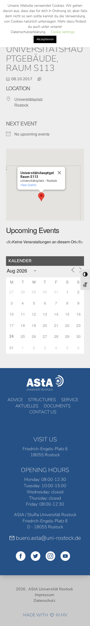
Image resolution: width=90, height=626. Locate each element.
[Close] (59, 172)
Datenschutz (44, 600)
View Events (28, 185)
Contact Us (42, 412)
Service (69, 400)
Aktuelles (26, 406)
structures (42, 400)
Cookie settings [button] (63, 31)
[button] (41, 196)
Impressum (44, 595)
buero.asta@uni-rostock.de (48, 538)
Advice (15, 400)
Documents (57, 406)
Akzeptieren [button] (45, 39)
